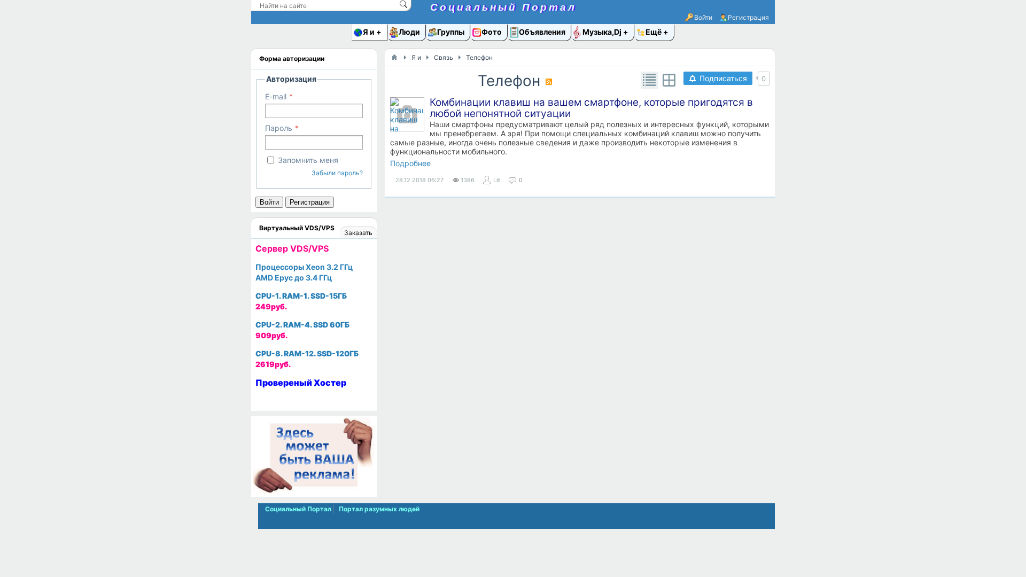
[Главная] (394, 57)
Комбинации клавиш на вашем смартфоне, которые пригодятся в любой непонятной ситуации (591, 108)
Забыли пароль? (337, 173)
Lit (496, 180)
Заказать (358, 233)
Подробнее (410, 163)
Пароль (278, 127)
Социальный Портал (503, 7)
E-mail (275, 96)
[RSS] (549, 81)
